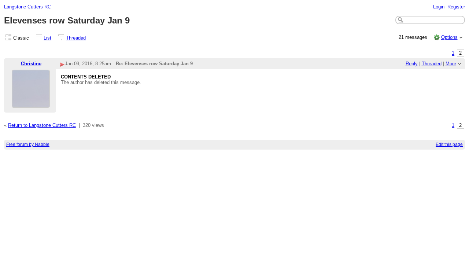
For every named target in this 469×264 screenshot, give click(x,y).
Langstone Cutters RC (27, 7)
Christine (31, 63)
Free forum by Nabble (27, 144)
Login (438, 7)
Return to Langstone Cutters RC (42, 125)
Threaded (76, 38)
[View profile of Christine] (31, 103)
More (451, 63)
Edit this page (449, 144)
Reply (412, 63)
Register (456, 7)
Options (449, 37)
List (47, 38)
